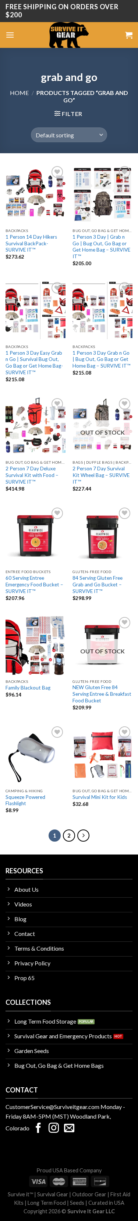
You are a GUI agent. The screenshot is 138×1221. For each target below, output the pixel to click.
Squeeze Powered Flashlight (25, 800)
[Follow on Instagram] (54, 1128)
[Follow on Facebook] (38, 1128)
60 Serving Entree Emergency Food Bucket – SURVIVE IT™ (34, 584)
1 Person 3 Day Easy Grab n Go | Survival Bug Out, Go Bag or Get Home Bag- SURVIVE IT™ (34, 362)
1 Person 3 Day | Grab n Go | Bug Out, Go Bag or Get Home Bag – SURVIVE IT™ (101, 246)
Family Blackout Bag (28, 688)
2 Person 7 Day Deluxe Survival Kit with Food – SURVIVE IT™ (32, 475)
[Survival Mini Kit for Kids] (102, 754)
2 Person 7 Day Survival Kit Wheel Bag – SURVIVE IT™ (101, 475)
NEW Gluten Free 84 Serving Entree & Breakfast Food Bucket (101, 693)
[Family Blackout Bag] (36, 645)
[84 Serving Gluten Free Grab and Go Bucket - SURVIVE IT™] (102, 536)
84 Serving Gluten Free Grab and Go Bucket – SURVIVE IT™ (97, 584)
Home (19, 92)
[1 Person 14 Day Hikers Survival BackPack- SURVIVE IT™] (36, 194)
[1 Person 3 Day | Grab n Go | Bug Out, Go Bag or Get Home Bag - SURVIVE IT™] (102, 194)
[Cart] (128, 35)
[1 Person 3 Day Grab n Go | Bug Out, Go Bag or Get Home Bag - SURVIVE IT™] (102, 310)
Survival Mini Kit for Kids (99, 797)
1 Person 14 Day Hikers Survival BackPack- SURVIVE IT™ (31, 243)
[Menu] (10, 35)
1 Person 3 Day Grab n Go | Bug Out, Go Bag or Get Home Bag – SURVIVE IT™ (101, 359)
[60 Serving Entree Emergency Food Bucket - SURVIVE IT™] (36, 536)
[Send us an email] (69, 1128)
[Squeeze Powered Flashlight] (36, 754)
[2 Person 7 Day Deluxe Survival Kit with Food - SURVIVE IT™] (36, 426)
